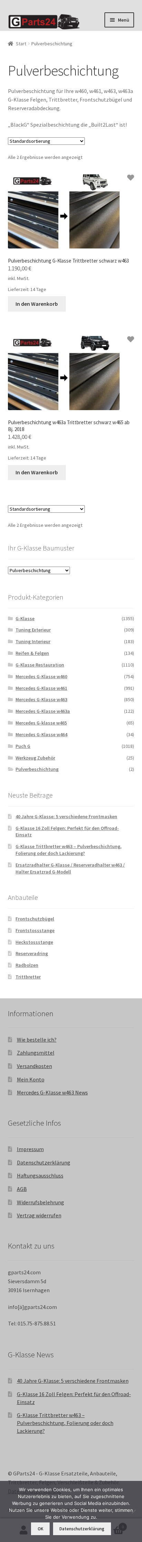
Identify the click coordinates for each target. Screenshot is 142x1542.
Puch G (23, 746)
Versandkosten (34, 1066)
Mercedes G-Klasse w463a (43, 711)
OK (40, 1529)
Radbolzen (27, 965)
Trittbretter (28, 977)
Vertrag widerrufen (39, 1215)
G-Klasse (25, 618)
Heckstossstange (34, 942)
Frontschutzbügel (35, 919)
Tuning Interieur (33, 641)
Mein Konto (30, 1079)
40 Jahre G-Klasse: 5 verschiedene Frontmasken (66, 816)
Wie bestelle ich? (37, 1039)
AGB (22, 1188)
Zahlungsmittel (35, 1052)
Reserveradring (32, 953)
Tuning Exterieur (33, 630)
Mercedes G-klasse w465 (41, 723)
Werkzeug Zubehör (35, 758)
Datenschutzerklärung (43, 1162)
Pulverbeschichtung (37, 769)
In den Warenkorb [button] (37, 303)
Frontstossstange (35, 930)
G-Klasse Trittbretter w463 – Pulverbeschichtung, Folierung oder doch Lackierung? (69, 849)
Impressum (30, 1149)
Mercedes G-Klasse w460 (41, 676)
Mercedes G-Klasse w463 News (52, 1092)
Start (21, 43)
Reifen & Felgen (32, 653)
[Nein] (133, 1511)
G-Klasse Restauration (40, 665)
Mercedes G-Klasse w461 (41, 688)
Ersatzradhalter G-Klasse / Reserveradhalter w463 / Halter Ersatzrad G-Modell (70, 868)
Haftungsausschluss (40, 1175)
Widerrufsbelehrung (40, 1202)
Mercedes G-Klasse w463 (41, 699)
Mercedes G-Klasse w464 (41, 734)
